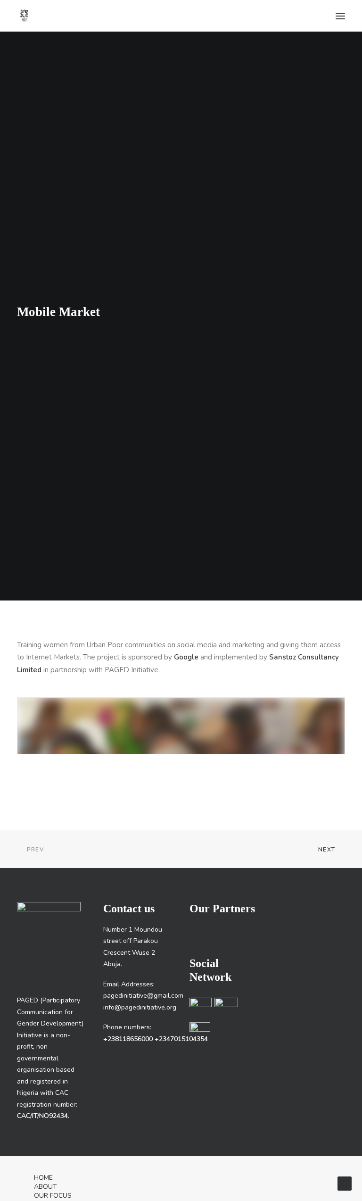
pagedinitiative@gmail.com (143, 995)
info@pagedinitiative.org (139, 1007)
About (45, 1186)
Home (43, 1177)
